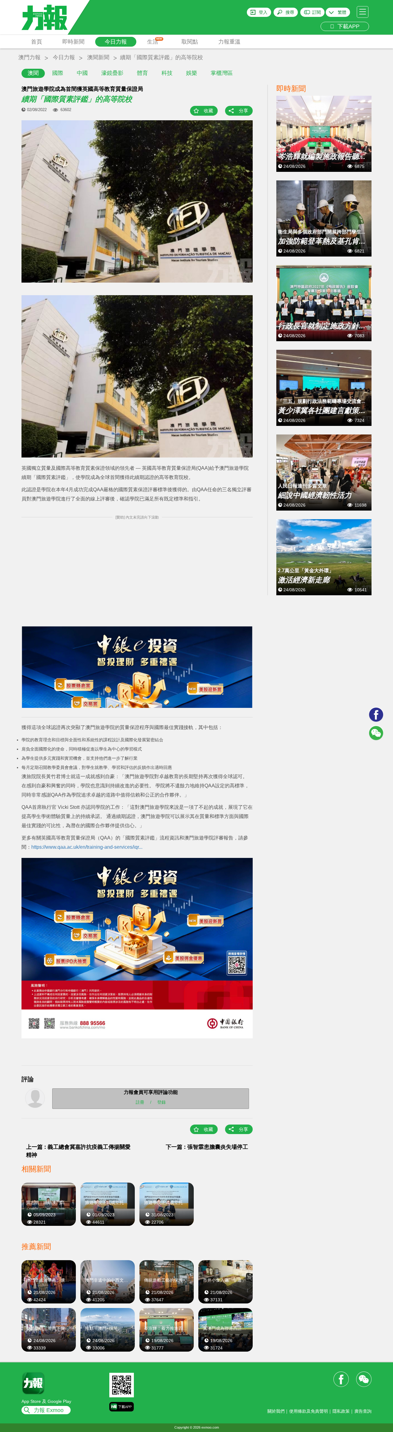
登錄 (161, 1102)
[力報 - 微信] (376, 733)
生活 (154, 41)
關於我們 (276, 1411)
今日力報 (116, 42)
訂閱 (316, 12)
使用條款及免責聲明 (308, 1411)
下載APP (347, 26)
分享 (243, 110)
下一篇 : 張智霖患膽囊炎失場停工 (207, 1147)
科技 (167, 73)
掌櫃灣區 (222, 73)
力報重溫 (229, 42)
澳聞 (33, 73)
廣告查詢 (363, 1411)
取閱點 (189, 42)
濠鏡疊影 (112, 73)
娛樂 (191, 73)
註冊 (140, 1102)
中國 (82, 73)
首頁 (36, 42)
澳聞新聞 (98, 57)
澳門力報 (29, 57)
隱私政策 (341, 1411)
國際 (57, 73)
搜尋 (290, 12)
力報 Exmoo (49, 1410)
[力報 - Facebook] (376, 714)
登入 (263, 12)
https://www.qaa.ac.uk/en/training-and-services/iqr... (86, 847)
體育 (142, 73)
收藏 (208, 110)
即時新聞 (73, 42)
